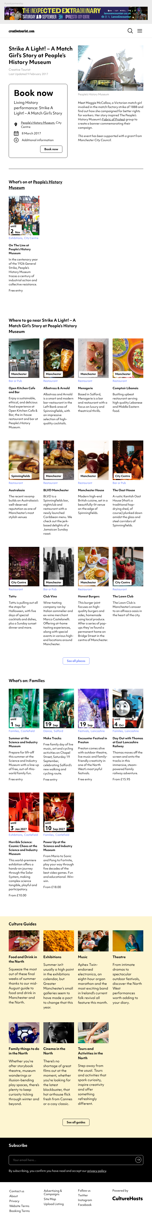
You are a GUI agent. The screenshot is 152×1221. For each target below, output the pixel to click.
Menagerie (85, 388)
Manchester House (91, 490)
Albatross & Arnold (56, 388)
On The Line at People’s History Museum (20, 249)
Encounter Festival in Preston (92, 740)
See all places (76, 661)
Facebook (85, 1204)
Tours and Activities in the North (90, 1053)
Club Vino (50, 596)
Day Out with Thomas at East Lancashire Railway (128, 742)
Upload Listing (54, 1204)
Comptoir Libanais (125, 388)
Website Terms (19, 1206)
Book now (51, 149)
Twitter (83, 1195)
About (13, 1196)
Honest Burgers (89, 596)
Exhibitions (52, 957)
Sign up (138, 1160)
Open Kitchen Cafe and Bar (22, 390)
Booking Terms (19, 1211)
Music (82, 957)
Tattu (12, 596)
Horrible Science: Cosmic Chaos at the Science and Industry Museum (23, 848)
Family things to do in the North (24, 1050)
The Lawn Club (123, 596)
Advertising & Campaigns (53, 1192)
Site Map (50, 1199)
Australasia (17, 490)
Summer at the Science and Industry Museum (23, 742)
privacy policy (96, 1171)
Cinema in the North (54, 1050)
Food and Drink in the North (23, 959)
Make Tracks (52, 738)
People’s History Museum (37, 123)
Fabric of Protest (113, 119)
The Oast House (124, 490)
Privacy (14, 1201)
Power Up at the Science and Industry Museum (57, 846)
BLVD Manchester (56, 490)
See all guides (76, 1122)
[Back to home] (21, 30)
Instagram (85, 1200)
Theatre (119, 957)
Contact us (16, 1191)
